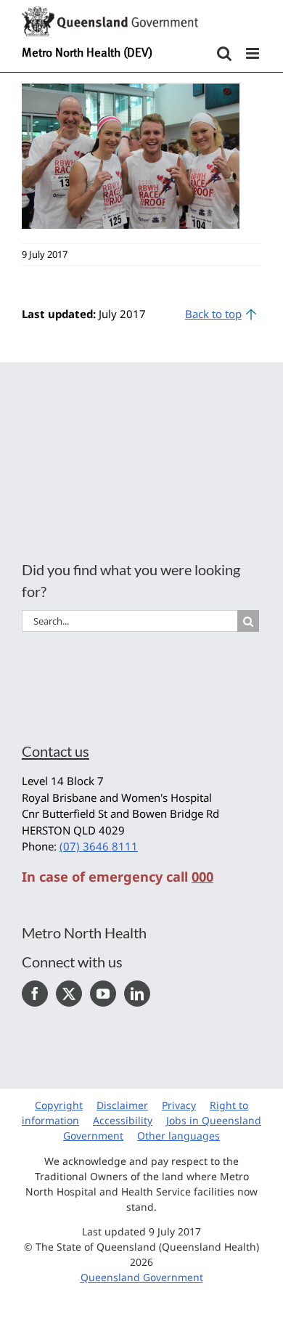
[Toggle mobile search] (224, 53)
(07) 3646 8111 (99, 846)
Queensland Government (142, 1277)
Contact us (55, 751)
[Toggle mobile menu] (253, 53)
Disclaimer (122, 1105)
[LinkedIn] (137, 993)
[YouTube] (103, 993)
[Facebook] (35, 993)
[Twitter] (69, 993)
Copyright (59, 1105)
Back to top (213, 313)
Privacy (179, 1105)
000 (202, 876)
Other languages (178, 1135)
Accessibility (122, 1120)
